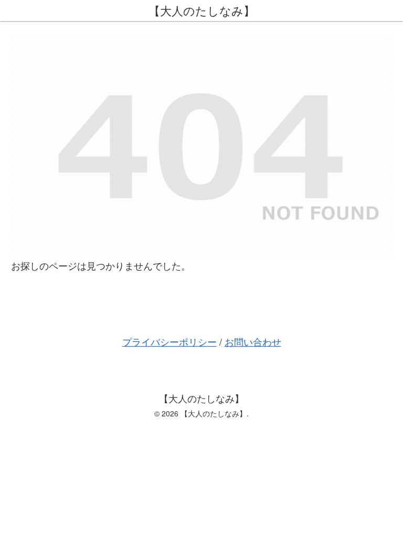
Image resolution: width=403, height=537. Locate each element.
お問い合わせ (253, 341)
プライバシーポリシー (169, 341)
